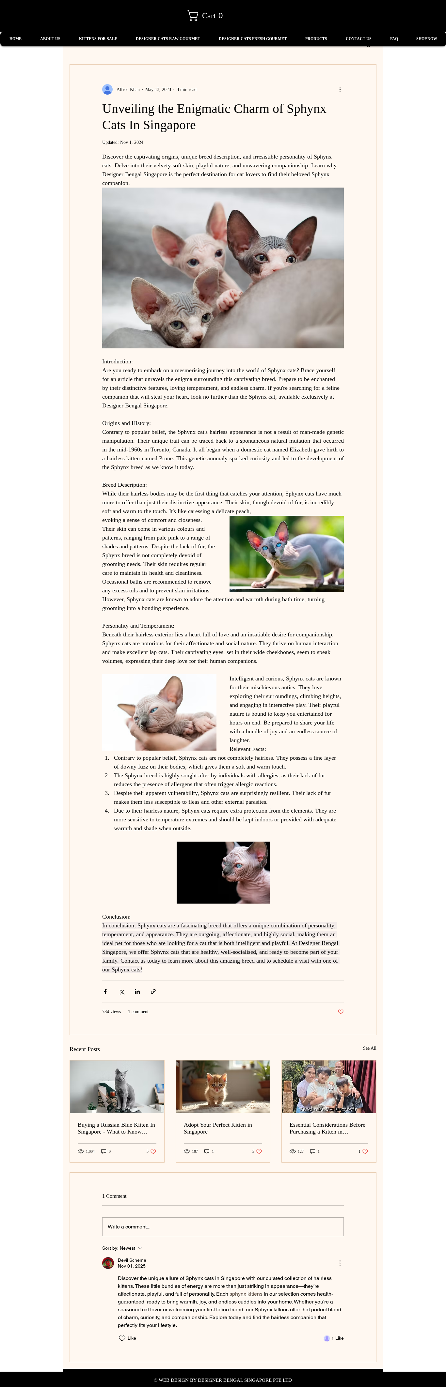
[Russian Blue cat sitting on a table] (117, 1086)
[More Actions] (340, 1263)
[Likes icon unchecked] (122, 1338)
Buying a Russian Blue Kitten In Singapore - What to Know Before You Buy (116, 1128)
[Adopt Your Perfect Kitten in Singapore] (223, 1086)
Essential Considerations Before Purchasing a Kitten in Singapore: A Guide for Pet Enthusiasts (327, 1128)
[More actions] (340, 89)
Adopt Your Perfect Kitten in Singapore (218, 1128)
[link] (208, 15)
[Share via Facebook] (105, 991)
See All (369, 1048)
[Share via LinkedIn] (137, 991)
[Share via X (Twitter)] (121, 991)
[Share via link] (153, 991)
